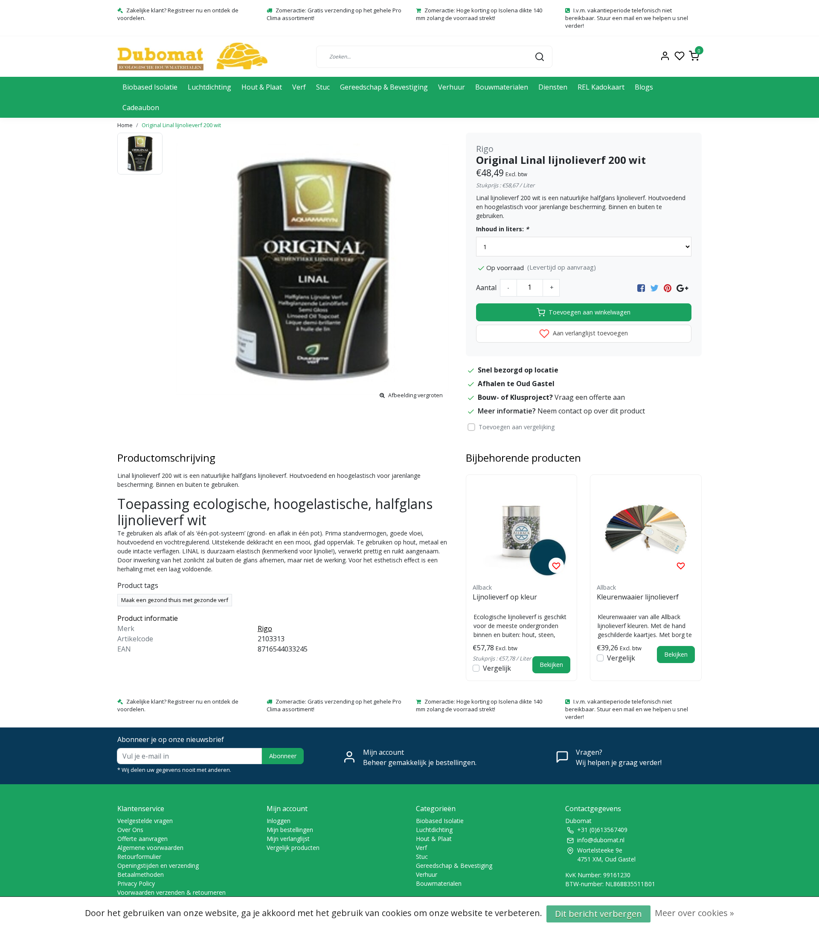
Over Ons (130, 830)
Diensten (552, 87)
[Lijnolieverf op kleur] (522, 530)
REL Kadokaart (601, 87)
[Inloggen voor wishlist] (556, 565)
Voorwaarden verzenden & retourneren (171, 892)
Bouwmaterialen (501, 87)
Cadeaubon (140, 107)
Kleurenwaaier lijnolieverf (638, 597)
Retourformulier (139, 856)
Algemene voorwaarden (150, 848)
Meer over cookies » (694, 913)
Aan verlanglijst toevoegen (589, 333)
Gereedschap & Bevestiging (384, 87)
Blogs (644, 87)
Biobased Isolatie (149, 87)
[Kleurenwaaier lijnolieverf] (646, 530)
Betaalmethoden (140, 874)
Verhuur (451, 87)
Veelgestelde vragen (145, 821)
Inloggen (278, 821)
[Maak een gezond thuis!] (192, 56)
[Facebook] (641, 287)
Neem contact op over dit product (591, 411)
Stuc (323, 87)
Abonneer (282, 756)
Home (125, 125)
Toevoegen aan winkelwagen (589, 312)
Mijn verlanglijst (288, 839)
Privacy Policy (136, 883)
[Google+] (682, 287)
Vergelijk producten (293, 848)
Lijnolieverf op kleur (505, 597)
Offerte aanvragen (142, 839)
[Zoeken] (539, 56)
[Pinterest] (667, 287)
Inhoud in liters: (502, 229)
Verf (299, 87)
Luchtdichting (209, 87)
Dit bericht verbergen (598, 913)
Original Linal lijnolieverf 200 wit (181, 125)
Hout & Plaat (261, 87)
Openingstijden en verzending (158, 865)
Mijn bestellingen (290, 830)
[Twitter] (654, 287)
